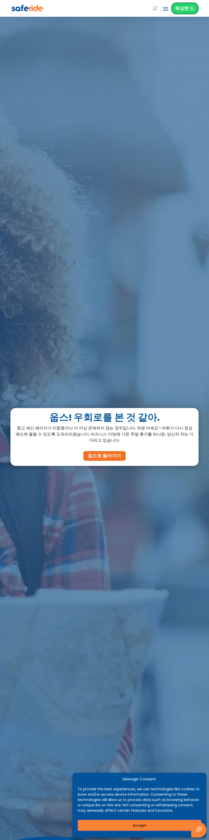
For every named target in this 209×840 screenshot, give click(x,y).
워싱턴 (182, 8)
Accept (140, 825)
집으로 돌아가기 (104, 456)
